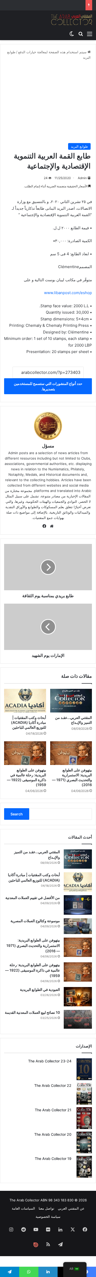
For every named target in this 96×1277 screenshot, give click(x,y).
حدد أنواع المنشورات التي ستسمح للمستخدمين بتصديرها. (48, 386)
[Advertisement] (48, 101)
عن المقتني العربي (71, 1208)
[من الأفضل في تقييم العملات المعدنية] (78, 904)
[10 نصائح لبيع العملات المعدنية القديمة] (78, 1019)
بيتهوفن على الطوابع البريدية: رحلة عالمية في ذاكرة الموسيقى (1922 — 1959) (32, 970)
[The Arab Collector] (71, 19)
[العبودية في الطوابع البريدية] (78, 996)
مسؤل (48, 445)
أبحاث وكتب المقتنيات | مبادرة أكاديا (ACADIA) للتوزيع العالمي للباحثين (28, 722)
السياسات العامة (23, 1208)
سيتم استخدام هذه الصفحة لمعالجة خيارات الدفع (53, 52)
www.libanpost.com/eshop (68, 292)
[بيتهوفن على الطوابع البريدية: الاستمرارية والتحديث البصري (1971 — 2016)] (71, 753)
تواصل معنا (46, 1208)
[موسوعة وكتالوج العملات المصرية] (78, 926)
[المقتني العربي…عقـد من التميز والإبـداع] (71, 700)
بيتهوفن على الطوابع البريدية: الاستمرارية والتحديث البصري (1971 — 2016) (33, 945)
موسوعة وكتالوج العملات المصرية (35, 921)
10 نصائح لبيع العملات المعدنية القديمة (32, 1012)
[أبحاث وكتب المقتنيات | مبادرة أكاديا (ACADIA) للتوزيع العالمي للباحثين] (25, 700)
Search (16, 814)
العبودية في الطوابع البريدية (40, 989)
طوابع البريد (79, 146)
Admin (82, 178)
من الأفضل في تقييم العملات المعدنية (32, 897)
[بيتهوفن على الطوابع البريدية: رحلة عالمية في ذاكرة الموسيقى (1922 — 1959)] (25, 753)
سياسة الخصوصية (48, 1216)
